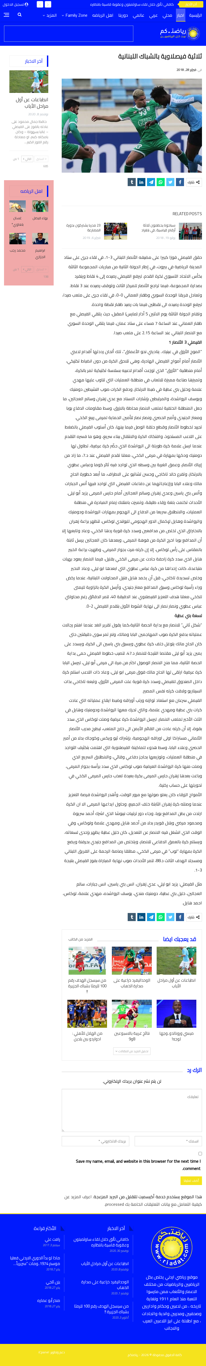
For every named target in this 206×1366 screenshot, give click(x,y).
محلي (167, 15)
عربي (153, 15)
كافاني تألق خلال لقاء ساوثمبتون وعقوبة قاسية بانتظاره (132, 4)
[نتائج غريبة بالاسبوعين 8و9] (132, 1014)
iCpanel (43, 1352)
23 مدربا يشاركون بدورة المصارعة (83, 227)
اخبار (180, 15)
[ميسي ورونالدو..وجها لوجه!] (176, 1014)
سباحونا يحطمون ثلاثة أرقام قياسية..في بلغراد (158, 227)
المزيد (51, 15)
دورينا (123, 15)
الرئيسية (195, 15)
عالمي (138, 15)
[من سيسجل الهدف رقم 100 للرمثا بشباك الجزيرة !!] (87, 961)
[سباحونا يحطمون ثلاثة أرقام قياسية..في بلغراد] (190, 231)
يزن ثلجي (53, 1282)
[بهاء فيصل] (40, 206)
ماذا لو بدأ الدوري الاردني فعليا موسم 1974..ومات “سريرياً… (35, 1260)
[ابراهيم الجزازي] (40, 238)
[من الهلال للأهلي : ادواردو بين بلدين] (87, 1014)
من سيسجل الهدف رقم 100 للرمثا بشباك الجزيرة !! (101, 1309)
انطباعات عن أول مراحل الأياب (32, 102)
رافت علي (52, 1239)
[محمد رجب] (17, 238)
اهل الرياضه (102, 15)
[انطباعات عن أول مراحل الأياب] (176, 961)
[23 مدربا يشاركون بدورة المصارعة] (115, 231)
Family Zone (76, 15)
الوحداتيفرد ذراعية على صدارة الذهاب (105, 1284)
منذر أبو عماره (48, 1300)
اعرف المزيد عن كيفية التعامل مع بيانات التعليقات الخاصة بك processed (133, 1200)
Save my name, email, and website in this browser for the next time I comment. (138, 1165)
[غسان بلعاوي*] (17, 206)
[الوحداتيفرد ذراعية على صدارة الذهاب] (132, 961)
